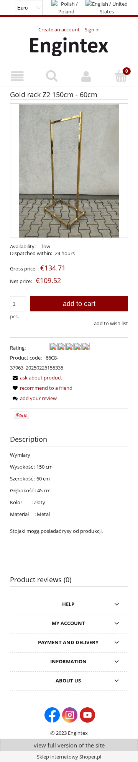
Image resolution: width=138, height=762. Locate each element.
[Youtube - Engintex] (87, 714)
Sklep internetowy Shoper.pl (69, 756)
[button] (17, 76)
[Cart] (121, 75)
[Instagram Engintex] (69, 714)
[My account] (86, 76)
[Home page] (69, 45)
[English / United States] (106, 6)
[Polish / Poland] (66, 6)
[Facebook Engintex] (52, 714)
